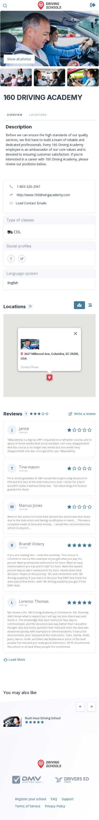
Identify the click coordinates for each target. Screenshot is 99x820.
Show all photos (19, 59)
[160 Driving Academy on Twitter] (22, 258)
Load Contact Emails (31, 203)
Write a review (85, 413)
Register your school (30, 799)
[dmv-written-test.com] (27, 779)
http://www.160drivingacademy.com (43, 195)
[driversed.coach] (72, 780)
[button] (4, 5)
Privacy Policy (55, 806)
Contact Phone (29, 367)
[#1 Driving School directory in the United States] (49, 5)
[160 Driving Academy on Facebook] (11, 258)
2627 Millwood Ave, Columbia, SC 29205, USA (50, 356)
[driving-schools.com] (49, 764)
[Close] (75, 333)
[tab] (79, 305)
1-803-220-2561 (28, 186)
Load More (16, 659)
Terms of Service (27, 806)
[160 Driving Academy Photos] (49, 38)
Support (68, 799)
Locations (38, 114)
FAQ (54, 799)
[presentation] (80, 706)
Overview (14, 114)
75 (30, 306)
